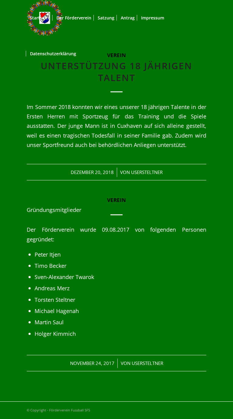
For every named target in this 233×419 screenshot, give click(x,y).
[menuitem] (40, 18)
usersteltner (147, 172)
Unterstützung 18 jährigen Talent (116, 72)
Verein (116, 199)
